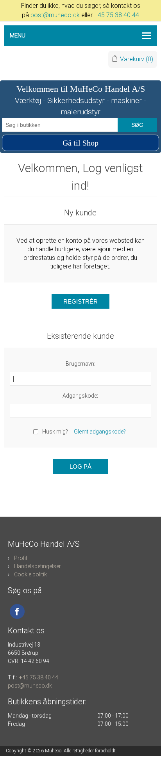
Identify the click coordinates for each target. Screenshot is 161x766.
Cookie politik (30, 574)
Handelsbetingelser (37, 566)
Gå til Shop (80, 143)
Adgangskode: (80, 396)
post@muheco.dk (55, 15)
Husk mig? (55, 431)
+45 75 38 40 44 (116, 15)
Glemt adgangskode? (100, 431)
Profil (20, 558)
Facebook (17, 611)
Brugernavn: (80, 364)
